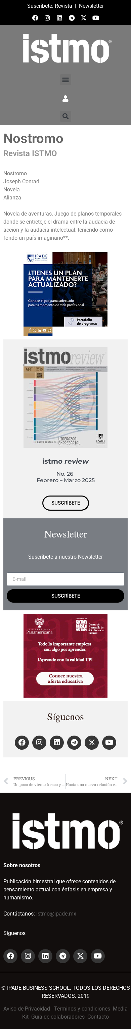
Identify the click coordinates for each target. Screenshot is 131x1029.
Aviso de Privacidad (26, 1008)
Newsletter (91, 6)
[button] (65, 79)
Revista (63, 6)
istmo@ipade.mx (56, 913)
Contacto (98, 1017)
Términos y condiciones (82, 1008)
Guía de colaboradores (58, 1017)
